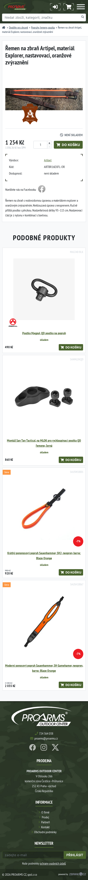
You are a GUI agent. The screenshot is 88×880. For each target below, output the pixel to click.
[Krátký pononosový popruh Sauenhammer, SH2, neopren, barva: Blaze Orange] (44, 509)
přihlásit (74, 855)
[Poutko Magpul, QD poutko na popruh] (44, 289)
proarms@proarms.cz (46, 738)
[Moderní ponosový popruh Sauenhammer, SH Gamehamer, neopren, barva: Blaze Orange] (44, 621)
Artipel (48, 160)
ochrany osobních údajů (53, 863)
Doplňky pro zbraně (18, 27)
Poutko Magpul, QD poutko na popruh (44, 333)
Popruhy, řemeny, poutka (43, 27)
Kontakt (45, 827)
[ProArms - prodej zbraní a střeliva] (3, 27)
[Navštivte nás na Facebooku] (41, 189)
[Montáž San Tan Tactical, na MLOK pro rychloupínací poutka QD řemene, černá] (44, 396)
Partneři (45, 822)
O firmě (45, 812)
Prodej (45, 817)
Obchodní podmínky (45, 832)
